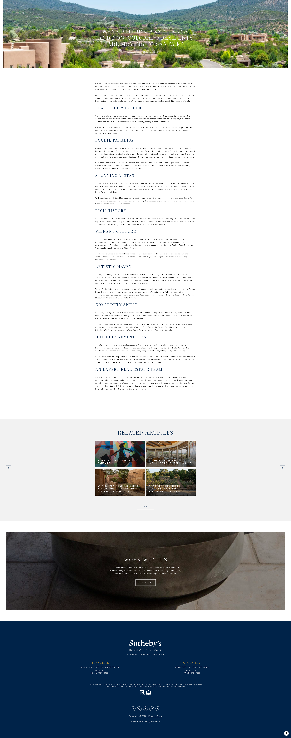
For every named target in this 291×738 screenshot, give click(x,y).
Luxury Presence (151, 721)
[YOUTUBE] (151, 708)
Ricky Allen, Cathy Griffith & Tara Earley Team (119, 385)
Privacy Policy (155, 715)
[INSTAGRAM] (139, 708)
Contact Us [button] (145, 582)
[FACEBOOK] (133, 708)
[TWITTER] (158, 708)
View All (145, 506)
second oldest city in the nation (120, 221)
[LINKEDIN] (145, 708)
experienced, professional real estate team (127, 383)
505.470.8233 (100, 670)
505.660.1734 (190, 670)
